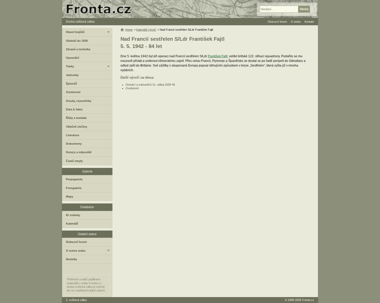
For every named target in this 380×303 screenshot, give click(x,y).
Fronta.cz (308, 299)
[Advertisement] (215, 131)
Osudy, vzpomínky (78, 100)
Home (129, 29)
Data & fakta (74, 109)
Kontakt (309, 21)
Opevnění (72, 57)
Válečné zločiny (76, 126)
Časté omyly (74, 160)
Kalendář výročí (146, 29)
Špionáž (71, 83)
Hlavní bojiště (75, 32)
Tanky (70, 66)
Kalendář (72, 223)
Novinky (71, 259)
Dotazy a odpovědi (79, 152)
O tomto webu (76, 250)
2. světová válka (76, 299)
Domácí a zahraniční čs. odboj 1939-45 (150, 84)
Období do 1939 (77, 40)
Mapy (69, 196)
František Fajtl (217, 56)
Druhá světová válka (80, 21)
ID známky (73, 215)
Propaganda (74, 179)
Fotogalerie (73, 188)
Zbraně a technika (78, 49)
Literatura (72, 135)
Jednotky (72, 75)
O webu (296, 21)
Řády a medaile (76, 117)
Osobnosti (132, 88)
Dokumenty (74, 143)
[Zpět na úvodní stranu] (101, 9)
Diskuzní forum (76, 241)
